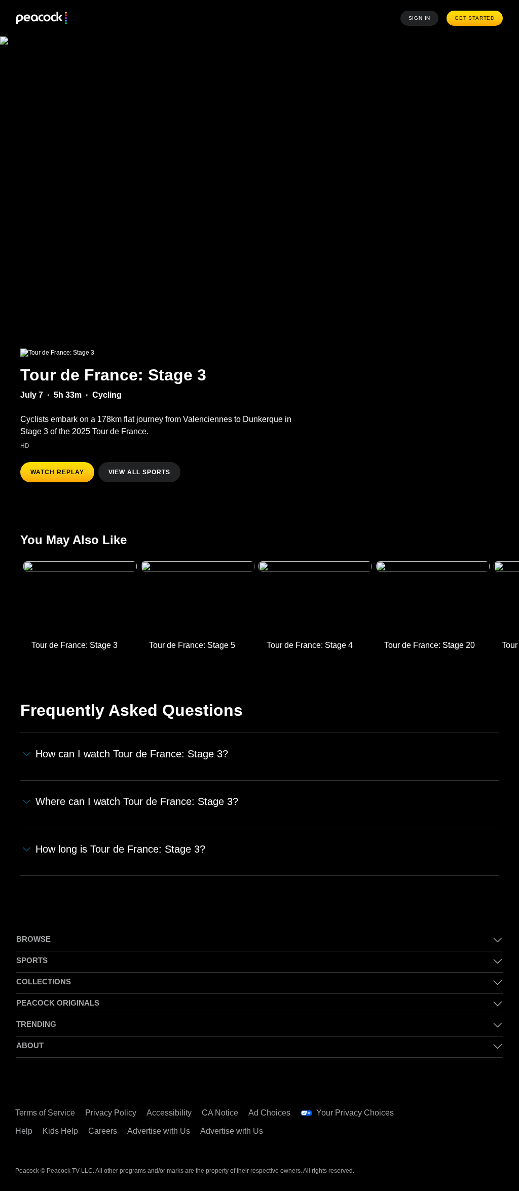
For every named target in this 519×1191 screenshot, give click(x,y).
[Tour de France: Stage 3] (80, 598)
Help (23, 1131)
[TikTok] (464, 1107)
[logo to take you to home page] (41, 18)
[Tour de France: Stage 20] (433, 598)
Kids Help (60, 1131)
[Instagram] (437, 1135)
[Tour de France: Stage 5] (197, 598)
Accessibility (169, 1112)
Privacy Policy (110, 1112)
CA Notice (220, 1112)
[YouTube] (490, 1107)
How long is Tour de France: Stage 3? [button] (120, 849)
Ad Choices (269, 1112)
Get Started (475, 18)
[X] (464, 1135)
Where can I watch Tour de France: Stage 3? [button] (136, 801)
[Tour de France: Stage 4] (315, 598)
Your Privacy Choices (355, 1113)
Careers (102, 1131)
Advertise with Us (158, 1131)
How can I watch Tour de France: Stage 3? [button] (131, 753)
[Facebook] (437, 1107)
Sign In (420, 18)
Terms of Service (45, 1112)
